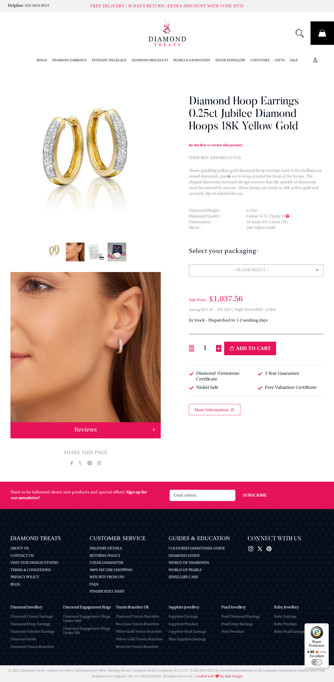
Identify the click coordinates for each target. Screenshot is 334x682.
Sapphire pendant (183, 624)
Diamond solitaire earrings (32, 632)
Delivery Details (106, 549)
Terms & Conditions (30, 570)
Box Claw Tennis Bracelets (137, 624)
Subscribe (255, 495)
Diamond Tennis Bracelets (32, 647)
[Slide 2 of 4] (75, 252)
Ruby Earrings (285, 617)
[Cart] (322, 33)
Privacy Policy (24, 577)
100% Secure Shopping (111, 570)
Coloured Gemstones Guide (197, 549)
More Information (212, 410)
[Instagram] (251, 549)
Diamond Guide (184, 556)
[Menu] (326, 626)
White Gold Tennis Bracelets (139, 632)
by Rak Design (230, 676)
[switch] (317, 662)
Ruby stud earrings (289, 632)
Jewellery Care (183, 577)
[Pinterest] (269, 549)
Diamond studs (23, 639)
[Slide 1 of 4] (54, 252)
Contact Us (22, 556)
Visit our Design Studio (34, 563)
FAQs (94, 585)
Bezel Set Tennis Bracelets (137, 647)
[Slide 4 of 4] (117, 252)
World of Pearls (185, 570)
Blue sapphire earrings (187, 639)
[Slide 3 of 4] (96, 252)
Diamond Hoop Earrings (30, 624)
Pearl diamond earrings (240, 617)
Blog (15, 585)
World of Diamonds (189, 563)
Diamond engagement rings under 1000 (86, 619)
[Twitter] (260, 549)
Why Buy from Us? (107, 577)
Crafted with (205, 676)
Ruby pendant (285, 624)
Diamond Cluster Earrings (31, 617)
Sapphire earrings (183, 617)
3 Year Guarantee (106, 563)
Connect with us (274, 539)
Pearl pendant (232, 632)
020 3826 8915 (37, 6)
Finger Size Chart (107, 592)
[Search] (299, 33)
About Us (19, 549)
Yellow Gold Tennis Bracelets (139, 639)
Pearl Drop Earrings (237, 624)
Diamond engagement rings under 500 (86, 631)
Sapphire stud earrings (187, 632)
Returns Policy (105, 556)
